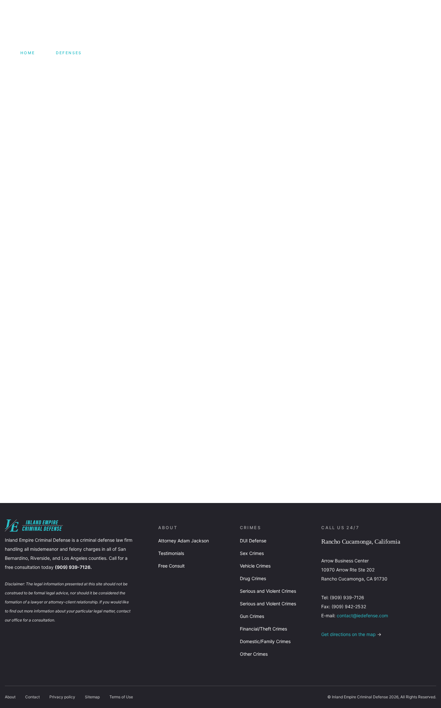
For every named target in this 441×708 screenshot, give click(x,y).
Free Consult (171, 566)
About (10, 696)
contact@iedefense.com (362, 615)
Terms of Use (121, 696)
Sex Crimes (252, 553)
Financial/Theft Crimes (263, 628)
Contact (32, 696)
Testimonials (171, 553)
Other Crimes (254, 654)
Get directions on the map (348, 634)
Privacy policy (62, 696)
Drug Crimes (253, 578)
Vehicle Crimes (255, 566)
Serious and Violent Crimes (268, 591)
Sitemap (92, 696)
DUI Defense (253, 540)
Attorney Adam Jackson (183, 540)
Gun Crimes (252, 616)
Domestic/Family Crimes (265, 641)
